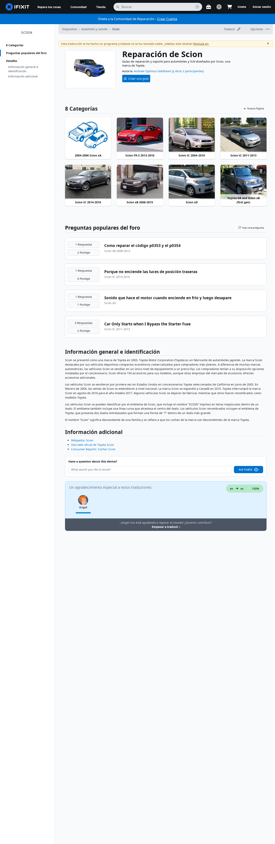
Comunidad (78, 7)
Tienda (100, 7)
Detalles (11, 61)
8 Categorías (14, 45)
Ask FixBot (245, 469)
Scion (26, 32)
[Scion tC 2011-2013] (243, 135)
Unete (242, 7)
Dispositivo (69, 29)
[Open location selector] (219, 7)
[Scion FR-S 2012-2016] (140, 135)
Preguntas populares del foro (26, 53)
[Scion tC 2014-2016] (88, 182)
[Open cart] (229, 7)
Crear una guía (138, 78)
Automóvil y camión (94, 29)
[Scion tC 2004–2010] (192, 135)
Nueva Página (255, 108)
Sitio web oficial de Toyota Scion (92, 445)
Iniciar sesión (262, 7)
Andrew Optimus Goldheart (152, 71)
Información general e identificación (23, 69)
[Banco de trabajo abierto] (209, 7)
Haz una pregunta (253, 227)
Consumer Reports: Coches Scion (93, 449)
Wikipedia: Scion (82, 440)
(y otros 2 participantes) (188, 71)
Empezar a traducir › (166, 527)
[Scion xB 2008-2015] (140, 182)
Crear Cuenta (167, 19)
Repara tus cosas (49, 7)
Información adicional (23, 76)
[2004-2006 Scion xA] (88, 135)
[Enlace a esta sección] (63, 353)
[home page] (17, 6)
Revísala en (201, 44)
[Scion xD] (192, 182)
